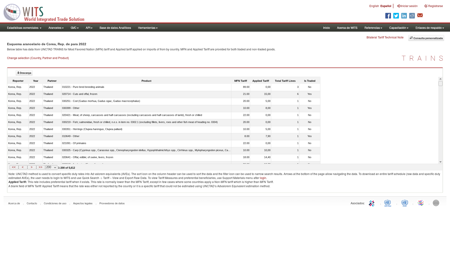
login (263, 178)
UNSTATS (404, 202)
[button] (14, 167)
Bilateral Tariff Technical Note (385, 37)
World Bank (437, 202)
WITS (47, 11)
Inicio (326, 28)
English (374, 6)
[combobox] (51, 167)
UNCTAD (388, 202)
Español (385, 6)
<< (14, 167)
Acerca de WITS (347, 28)
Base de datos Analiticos (115, 28)
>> (40, 167)
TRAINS (424, 58)
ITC (372, 202)
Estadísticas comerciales (23, 28)
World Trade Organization (421, 202)
